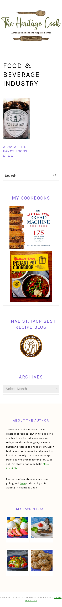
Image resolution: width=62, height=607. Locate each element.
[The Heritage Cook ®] (31, 43)
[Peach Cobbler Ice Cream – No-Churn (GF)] (17, 527)
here (23, 483)
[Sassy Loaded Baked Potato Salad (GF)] (17, 560)
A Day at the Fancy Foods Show (15, 151)
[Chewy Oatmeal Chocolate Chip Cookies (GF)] (42, 560)
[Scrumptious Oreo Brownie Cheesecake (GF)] (42, 527)
